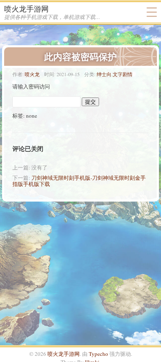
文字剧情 (123, 74)
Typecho (98, 353)
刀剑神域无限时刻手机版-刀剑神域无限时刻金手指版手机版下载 (79, 181)
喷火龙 (32, 74)
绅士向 (104, 74)
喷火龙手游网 (26, 9)
